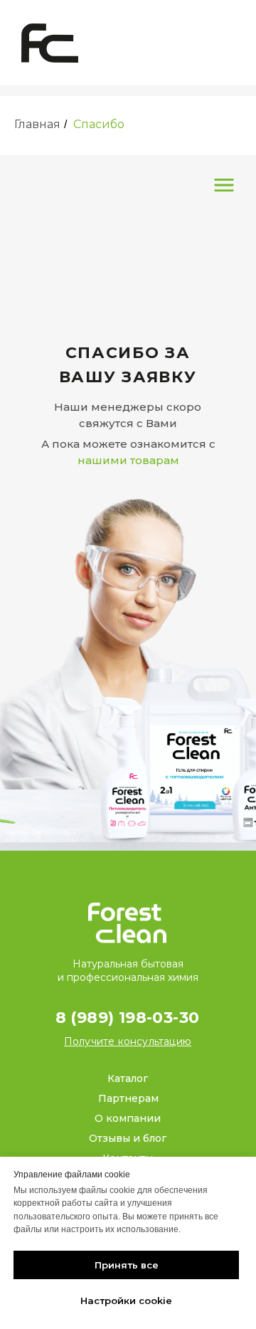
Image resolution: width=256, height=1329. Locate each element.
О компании (128, 1118)
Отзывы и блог (127, 1138)
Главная (37, 124)
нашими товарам (128, 460)
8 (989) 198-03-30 (127, 1017)
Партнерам (128, 1098)
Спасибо (98, 124)
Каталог (127, 1078)
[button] (127, 1041)
